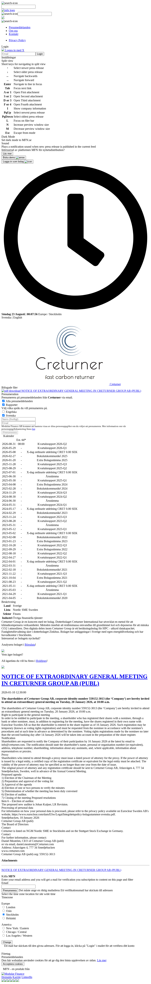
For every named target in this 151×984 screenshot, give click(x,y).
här (33, 429)
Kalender (8, 436)
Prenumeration (9, 394)
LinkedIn (27, 977)
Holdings (41, 660)
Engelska (11, 411)
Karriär (17, 977)
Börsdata (30, 644)
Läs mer (101, 960)
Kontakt (13, 34)
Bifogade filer (9, 387)
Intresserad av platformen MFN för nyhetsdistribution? (33, 149)
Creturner (115, 384)
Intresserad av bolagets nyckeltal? (20, 638)
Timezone (7, 897)
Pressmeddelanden (19, 27)
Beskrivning (8, 601)
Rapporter (11, 404)
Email (4, 882)
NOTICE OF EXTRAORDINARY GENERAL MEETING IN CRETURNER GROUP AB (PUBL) (81, 390)
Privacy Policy (17, 40)
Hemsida (6, 977)
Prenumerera (10, 432)
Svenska (6, 317)
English (17, 317)
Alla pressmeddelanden (19, 401)
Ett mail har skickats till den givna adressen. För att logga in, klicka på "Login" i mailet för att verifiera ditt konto (69, 945)
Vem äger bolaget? (12, 654)
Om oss (13, 30)
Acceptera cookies (13, 964)
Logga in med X (14, 50)
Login (40, 54)
